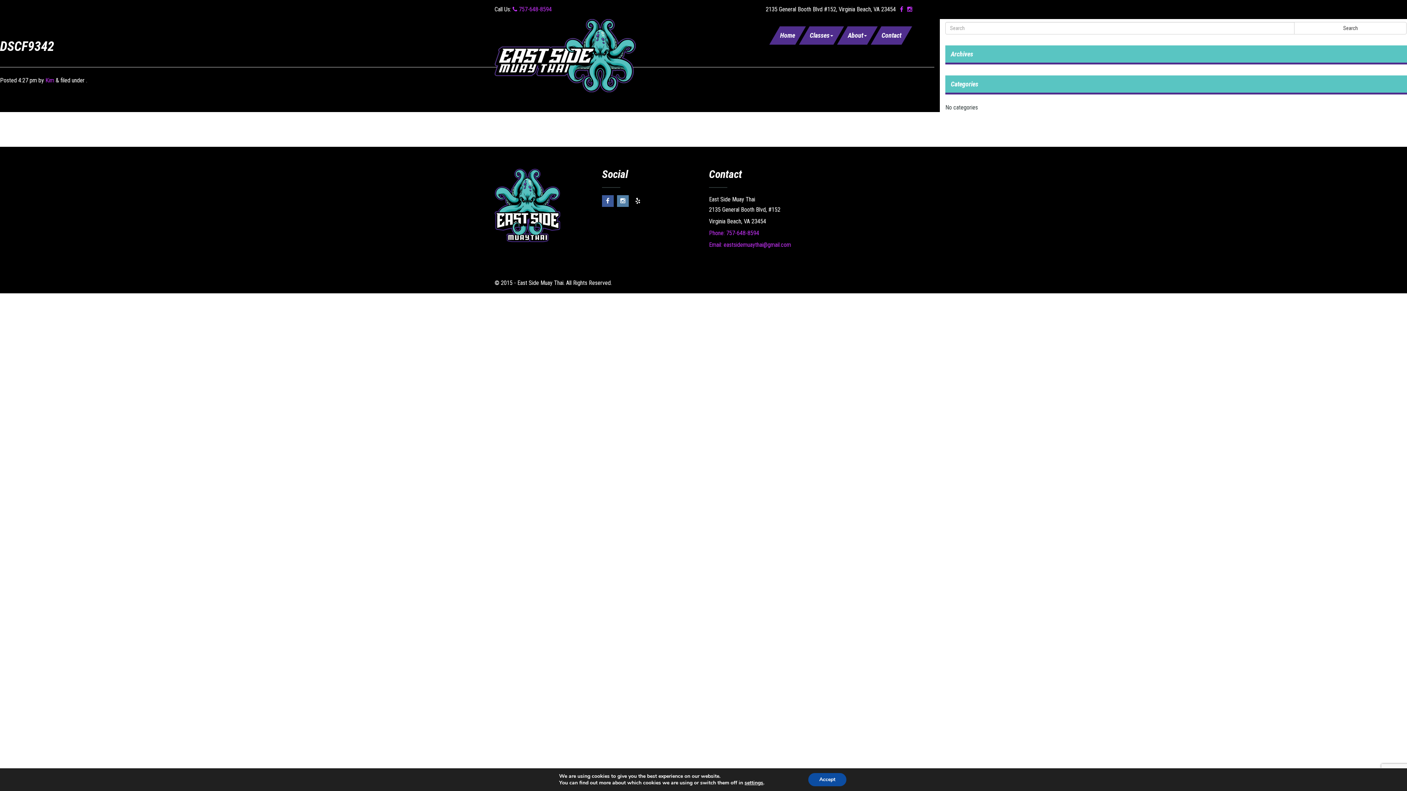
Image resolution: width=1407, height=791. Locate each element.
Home (787, 35)
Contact (891, 35)
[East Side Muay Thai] (565, 55)
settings (754, 783)
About (855, 35)
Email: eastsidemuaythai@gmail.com (750, 244)
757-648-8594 (534, 9)
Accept (827, 779)
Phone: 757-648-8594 (734, 233)
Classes (820, 35)
